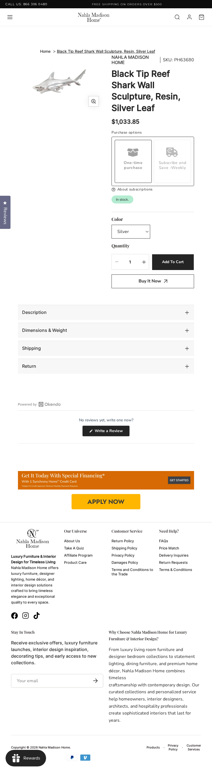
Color (117, 219)
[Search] (177, 17)
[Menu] (9, 17)
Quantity (120, 245)
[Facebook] (14, 616)
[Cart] (201, 17)
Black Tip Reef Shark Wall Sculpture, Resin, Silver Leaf (106, 51)
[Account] (189, 17)
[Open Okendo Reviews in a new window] (39, 404)
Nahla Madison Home (130, 60)
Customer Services (194, 747)
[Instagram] (25, 616)
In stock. (122, 199)
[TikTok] (36, 616)
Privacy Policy (173, 747)
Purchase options (127, 132)
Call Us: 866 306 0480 (26, 4)
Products (153, 747)
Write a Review (112, 432)
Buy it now (150, 281)
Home (45, 51)
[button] (153, 189)
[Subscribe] (94, 681)
